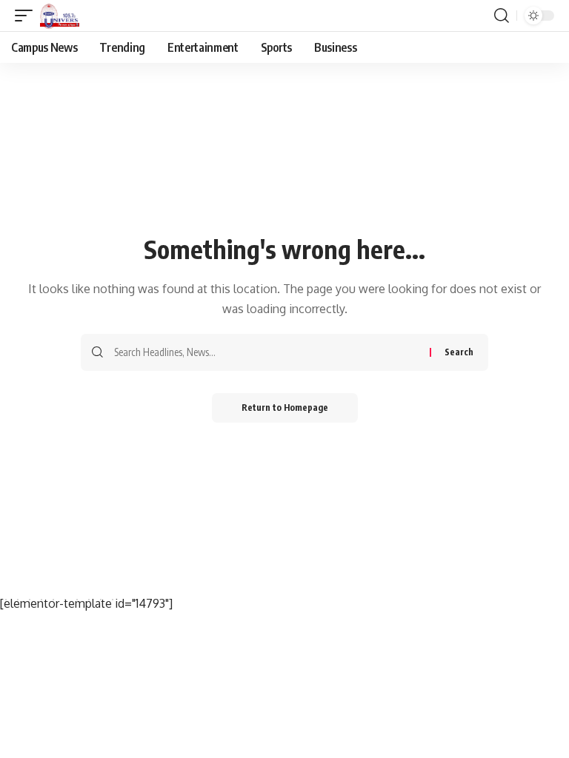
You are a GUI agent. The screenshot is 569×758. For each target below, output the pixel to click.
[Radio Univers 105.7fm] (59, 15)
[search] (501, 15)
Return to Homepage (285, 407)
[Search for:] (266, 352)
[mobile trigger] (27, 15)
